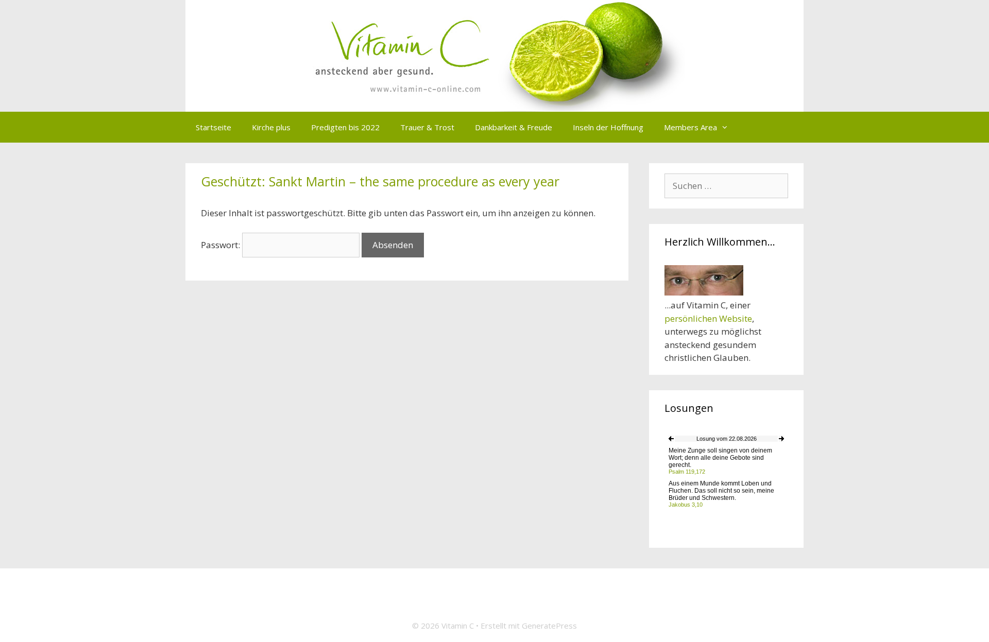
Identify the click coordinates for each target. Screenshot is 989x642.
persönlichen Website (708, 318)
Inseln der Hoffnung (608, 127)
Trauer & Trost (427, 127)
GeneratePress (549, 625)
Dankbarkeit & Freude (513, 127)
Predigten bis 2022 (345, 127)
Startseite (213, 127)
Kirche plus (271, 127)
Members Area (690, 127)
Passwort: (221, 245)
